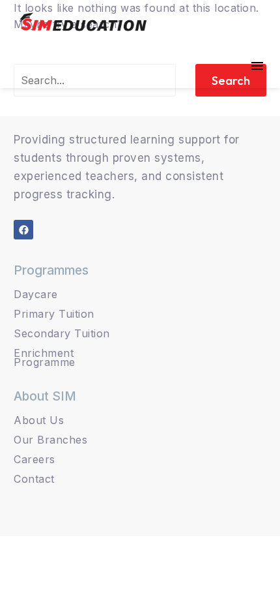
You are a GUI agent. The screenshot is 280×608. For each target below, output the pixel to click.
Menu (257, 66)
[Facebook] (23, 229)
